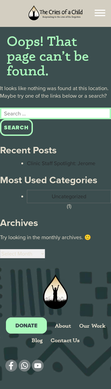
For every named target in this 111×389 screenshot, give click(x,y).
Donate (26, 325)
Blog (37, 340)
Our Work (92, 325)
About (63, 325)
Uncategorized (69, 196)
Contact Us (65, 340)
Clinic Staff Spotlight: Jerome (61, 163)
